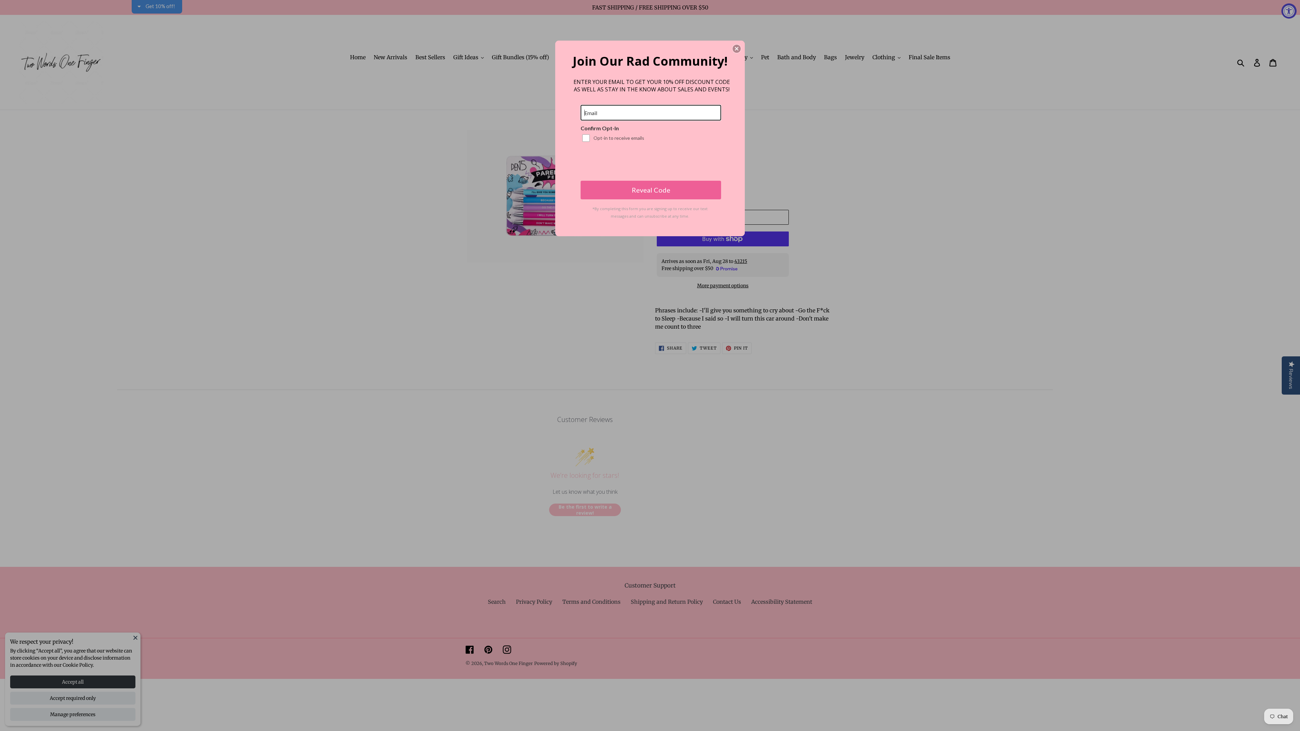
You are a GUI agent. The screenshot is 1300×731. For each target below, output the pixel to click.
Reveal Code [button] (651, 190)
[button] (737, 49)
